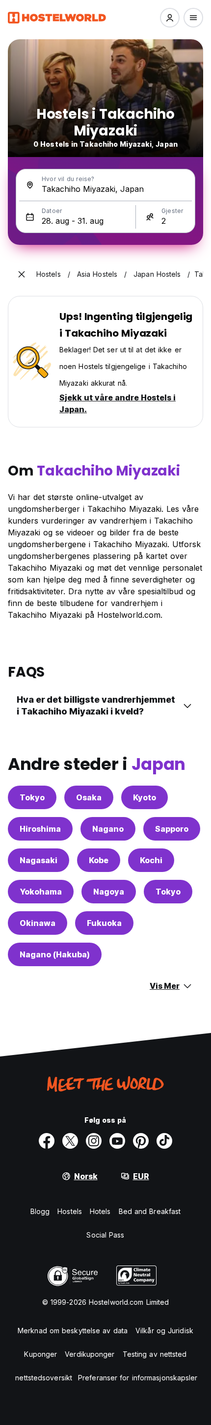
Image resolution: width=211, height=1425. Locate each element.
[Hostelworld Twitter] (70, 1141)
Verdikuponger (89, 1354)
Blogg (40, 1211)
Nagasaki (38, 860)
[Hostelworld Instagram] (94, 1141)
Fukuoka (104, 923)
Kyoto (144, 797)
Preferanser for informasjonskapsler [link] (138, 1377)
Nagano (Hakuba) (55, 954)
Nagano (108, 829)
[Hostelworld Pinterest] (141, 1141)
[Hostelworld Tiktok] (164, 1141)
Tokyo (32, 797)
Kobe (98, 860)
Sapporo (171, 829)
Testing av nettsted (155, 1354)
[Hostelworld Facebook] (46, 1141)
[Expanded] (21, 274)
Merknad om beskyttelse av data (73, 1330)
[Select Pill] (170, 17)
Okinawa (37, 923)
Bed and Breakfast (150, 1211)
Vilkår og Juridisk (164, 1330)
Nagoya (108, 892)
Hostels (69, 1211)
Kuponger (40, 1354)
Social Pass (105, 1235)
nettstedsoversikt (43, 1377)
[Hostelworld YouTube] (117, 1141)
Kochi (151, 860)
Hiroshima (40, 829)
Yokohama (41, 892)
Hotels (100, 1211)
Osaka (89, 797)
